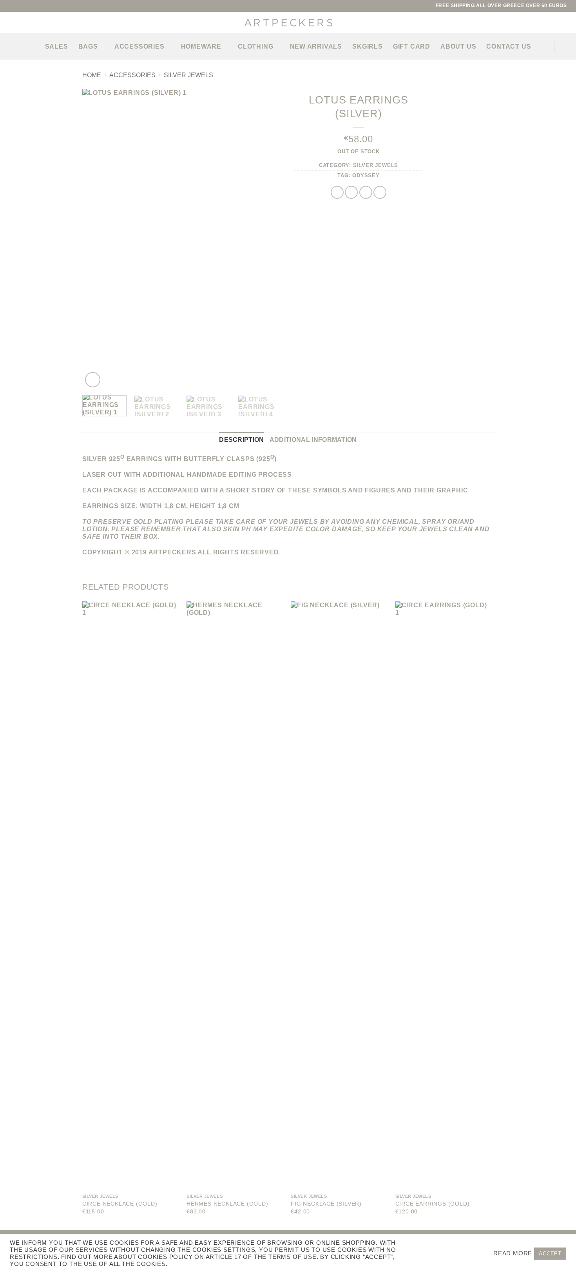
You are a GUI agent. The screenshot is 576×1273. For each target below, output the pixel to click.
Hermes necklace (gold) (227, 1203)
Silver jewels (188, 75)
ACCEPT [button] (550, 1254)
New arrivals (316, 46)
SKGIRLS (367, 46)
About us (458, 46)
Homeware (201, 46)
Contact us (508, 46)
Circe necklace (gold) (120, 1203)
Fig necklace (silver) (326, 1203)
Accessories (139, 46)
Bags (88, 46)
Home (91, 75)
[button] (9, 46)
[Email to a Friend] (365, 192)
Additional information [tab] (313, 439)
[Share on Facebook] (337, 192)
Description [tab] (241, 439)
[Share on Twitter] (351, 192)
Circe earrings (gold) (432, 1203)
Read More (512, 1253)
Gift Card (411, 46)
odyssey (366, 175)
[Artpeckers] (288, 22)
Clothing (255, 46)
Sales (56, 46)
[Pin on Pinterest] (379, 192)
